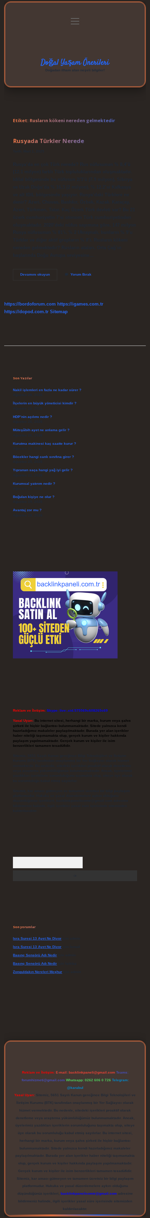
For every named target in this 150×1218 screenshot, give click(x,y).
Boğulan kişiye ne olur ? (33, 497)
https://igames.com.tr (80, 304)
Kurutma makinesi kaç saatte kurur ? (44, 443)
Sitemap (59, 311)
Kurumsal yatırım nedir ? (34, 483)
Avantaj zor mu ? (27, 510)
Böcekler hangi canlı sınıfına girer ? (43, 457)
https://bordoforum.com (30, 304)
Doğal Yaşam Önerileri (75, 62)
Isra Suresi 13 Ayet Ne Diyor (37, 938)
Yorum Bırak (80, 274)
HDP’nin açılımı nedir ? (32, 417)
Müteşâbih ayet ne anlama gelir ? (41, 430)
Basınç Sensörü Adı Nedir (35, 955)
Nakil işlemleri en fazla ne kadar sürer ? (47, 390)
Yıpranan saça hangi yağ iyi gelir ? (43, 470)
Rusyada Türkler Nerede (48, 141)
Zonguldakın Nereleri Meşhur (37, 972)
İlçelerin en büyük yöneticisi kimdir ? (44, 403)
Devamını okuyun (38, 276)
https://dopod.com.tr (26, 311)
